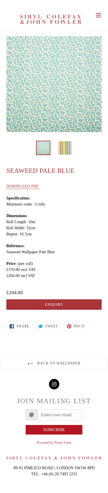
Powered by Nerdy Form (54, 443)
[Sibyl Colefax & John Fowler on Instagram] (54, 384)
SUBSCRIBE (54, 430)
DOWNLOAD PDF (23, 186)
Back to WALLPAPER (58, 363)
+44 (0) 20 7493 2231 (59, 474)
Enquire (54, 304)
